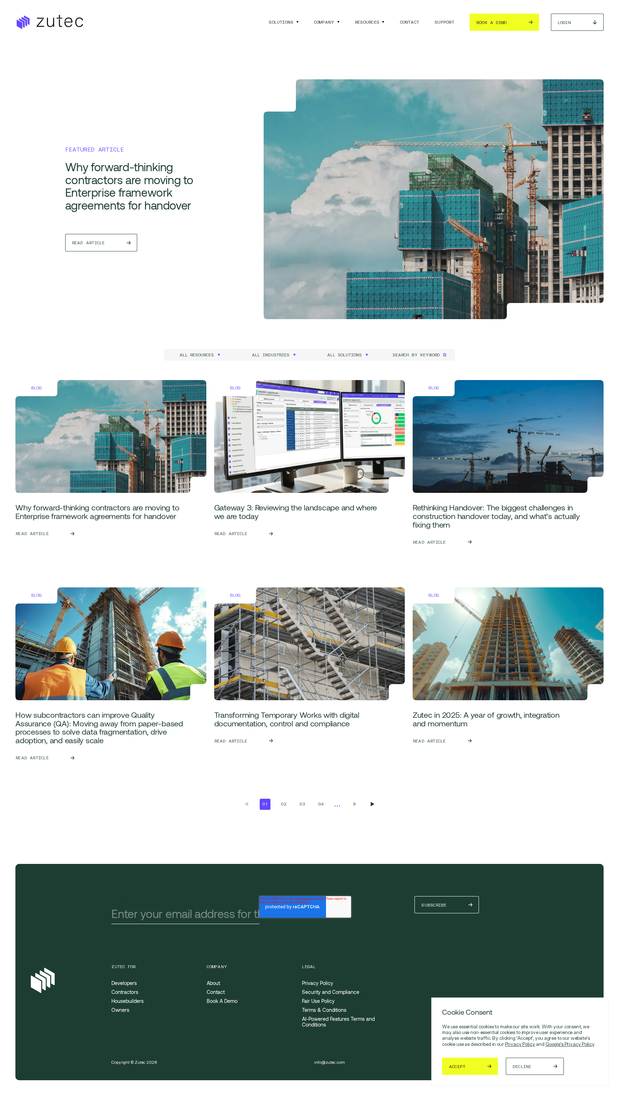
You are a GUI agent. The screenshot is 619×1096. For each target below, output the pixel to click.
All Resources (196, 354)
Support (444, 22)
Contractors (124, 992)
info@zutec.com (329, 1062)
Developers (124, 983)
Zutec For (123, 967)
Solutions (281, 22)
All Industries (270, 354)
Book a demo (491, 22)
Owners (120, 1010)
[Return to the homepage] (49, 22)
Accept (457, 1066)
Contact (409, 22)
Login (564, 22)
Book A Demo (222, 1001)
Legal (309, 967)
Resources (367, 22)
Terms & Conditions (324, 1010)
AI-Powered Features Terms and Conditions (338, 1022)
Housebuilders (127, 1001)
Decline (522, 1066)
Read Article (88, 242)
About (213, 983)
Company (324, 22)
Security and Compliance (330, 992)
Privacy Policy (520, 1044)
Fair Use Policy (318, 1001)
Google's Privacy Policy (570, 1044)
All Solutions (344, 354)
